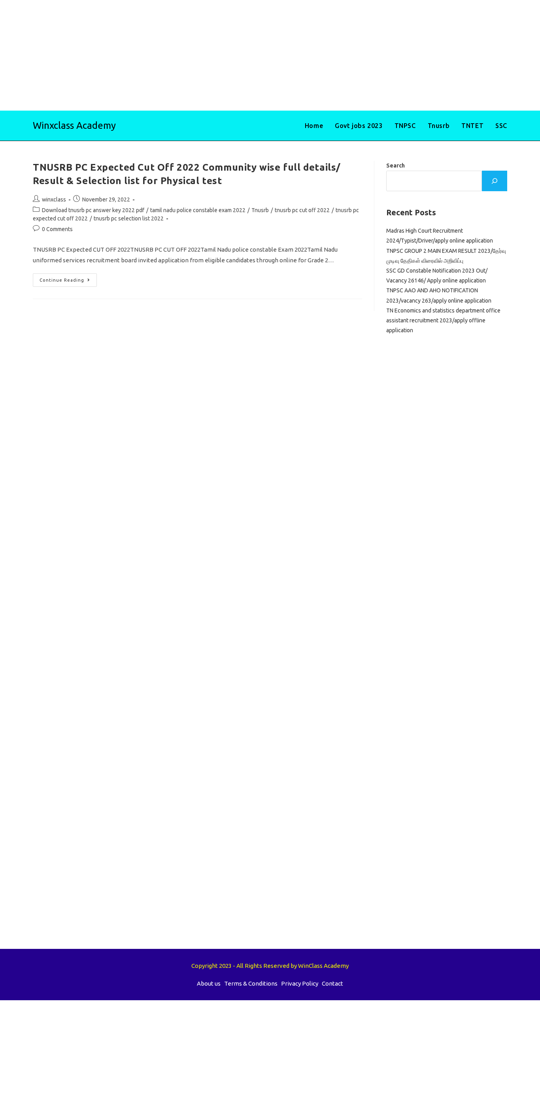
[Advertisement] (237, 55)
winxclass (54, 199)
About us (209, 983)
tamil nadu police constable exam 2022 (197, 210)
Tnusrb (260, 210)
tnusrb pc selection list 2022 (129, 218)
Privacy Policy (299, 983)
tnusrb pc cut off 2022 (302, 210)
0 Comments (57, 229)
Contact (332, 983)
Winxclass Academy (74, 125)
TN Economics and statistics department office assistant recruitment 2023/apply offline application (443, 320)
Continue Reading (68, 282)
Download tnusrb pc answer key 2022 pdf (93, 210)
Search (395, 165)
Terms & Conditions (251, 983)
